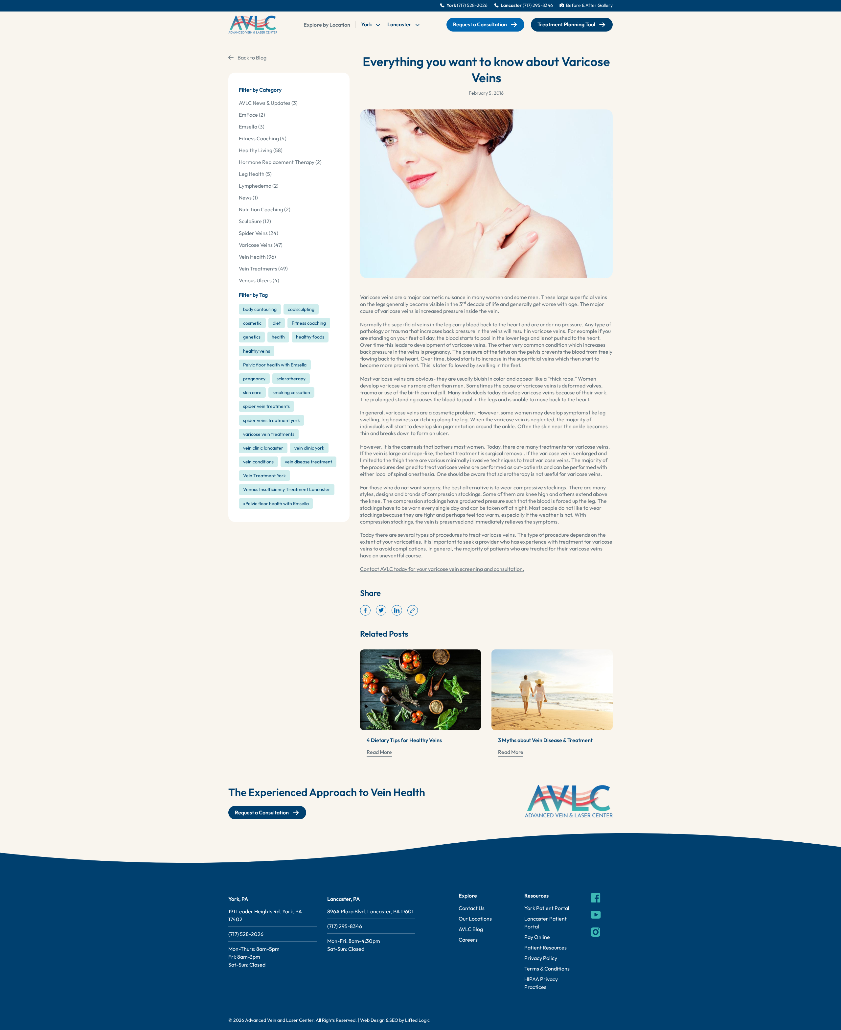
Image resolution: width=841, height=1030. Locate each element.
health (278, 337)
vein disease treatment (308, 462)
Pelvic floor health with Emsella (275, 365)
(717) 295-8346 (344, 926)
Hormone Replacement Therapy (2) (280, 162)
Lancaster (399, 24)
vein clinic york (309, 448)
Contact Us (472, 908)
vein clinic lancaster (263, 448)
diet (277, 323)
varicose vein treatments (268, 434)
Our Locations (475, 918)
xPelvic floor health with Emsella (276, 503)
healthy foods (310, 337)
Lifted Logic (417, 1020)
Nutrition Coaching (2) (264, 209)
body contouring (260, 309)
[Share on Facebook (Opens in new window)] (365, 610)
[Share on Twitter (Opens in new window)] (381, 610)
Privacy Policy (540, 958)
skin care (252, 392)
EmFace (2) (252, 114)
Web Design (372, 1020)
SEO (393, 1020)
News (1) (248, 197)
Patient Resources (545, 947)
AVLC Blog (471, 929)
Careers (468, 939)
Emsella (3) (251, 126)
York (367, 24)
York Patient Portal (546, 908)
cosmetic (252, 323)
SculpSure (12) (255, 221)
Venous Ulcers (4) (259, 280)
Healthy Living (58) (261, 150)
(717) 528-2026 (245, 934)
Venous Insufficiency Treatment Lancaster (286, 489)
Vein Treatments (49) (263, 268)
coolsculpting (301, 309)
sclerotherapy (291, 379)
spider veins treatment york (271, 420)
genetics (252, 337)
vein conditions (258, 462)
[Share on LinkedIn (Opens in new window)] (397, 610)
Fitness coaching (309, 323)
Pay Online (537, 937)
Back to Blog (252, 57)
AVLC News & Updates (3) (268, 103)
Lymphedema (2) (259, 185)
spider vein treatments (266, 406)
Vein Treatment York (264, 476)
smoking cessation (291, 392)
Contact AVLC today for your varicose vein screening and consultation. (442, 569)
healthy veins (256, 351)
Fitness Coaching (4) (262, 138)
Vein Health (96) (257, 256)
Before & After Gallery (589, 5)
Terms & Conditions (547, 968)
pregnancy (254, 379)
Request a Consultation (480, 24)
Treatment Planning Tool (566, 24)
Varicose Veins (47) (261, 245)
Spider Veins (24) (258, 233)
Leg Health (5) (255, 174)
